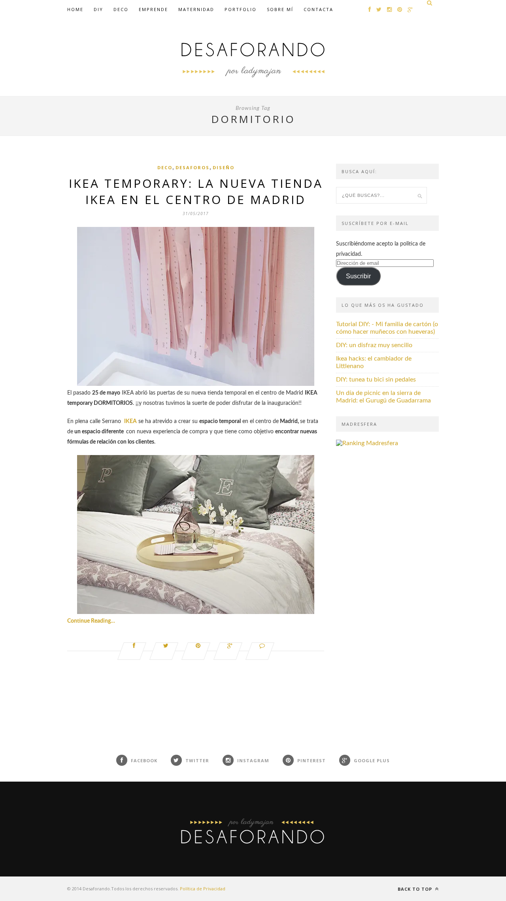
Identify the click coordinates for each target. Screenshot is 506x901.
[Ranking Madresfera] (367, 443)
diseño (223, 167)
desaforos (193, 167)
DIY (98, 9)
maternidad (196, 9)
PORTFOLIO (241, 9)
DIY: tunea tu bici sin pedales (376, 379)
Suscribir (358, 276)
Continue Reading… (91, 621)
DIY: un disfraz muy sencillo (374, 345)
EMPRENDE (153, 9)
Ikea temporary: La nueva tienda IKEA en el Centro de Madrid (196, 191)
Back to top (416, 889)
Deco (120, 9)
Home (75, 9)
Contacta (318, 9)
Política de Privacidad (202, 889)
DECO (164, 167)
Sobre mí (280, 9)
